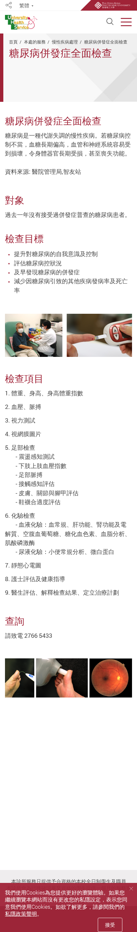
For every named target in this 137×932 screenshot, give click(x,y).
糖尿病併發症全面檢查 (105, 42)
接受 (110, 924)
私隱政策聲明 (21, 913)
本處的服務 (35, 42)
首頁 (13, 42)
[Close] (131, 889)
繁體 (24, 6)
